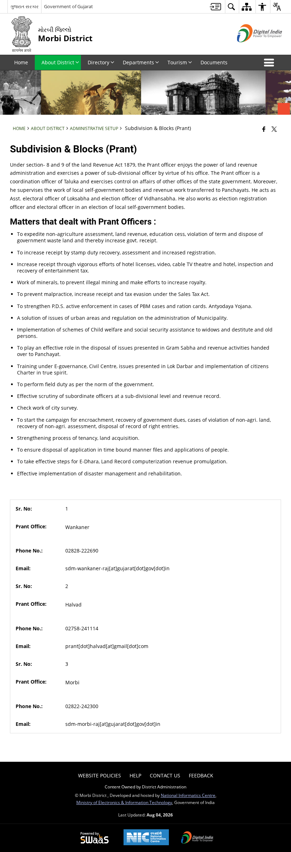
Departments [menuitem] (138, 62)
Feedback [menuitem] (201, 775)
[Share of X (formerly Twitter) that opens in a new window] (274, 129)
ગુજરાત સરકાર (24, 6)
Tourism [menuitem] (177, 62)
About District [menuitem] (58, 62)
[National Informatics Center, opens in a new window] (146, 838)
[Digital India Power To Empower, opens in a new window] (197, 838)
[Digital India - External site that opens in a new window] (251, 48)
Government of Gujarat (68, 6)
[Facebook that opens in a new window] (263, 129)
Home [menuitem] (21, 62)
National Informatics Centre (188, 795)
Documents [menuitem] (214, 62)
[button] (270, 62)
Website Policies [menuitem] (99, 775)
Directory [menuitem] (98, 62)
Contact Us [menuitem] (165, 775)
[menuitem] (215, 6)
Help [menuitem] (135, 775)
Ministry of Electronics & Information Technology (124, 802)
